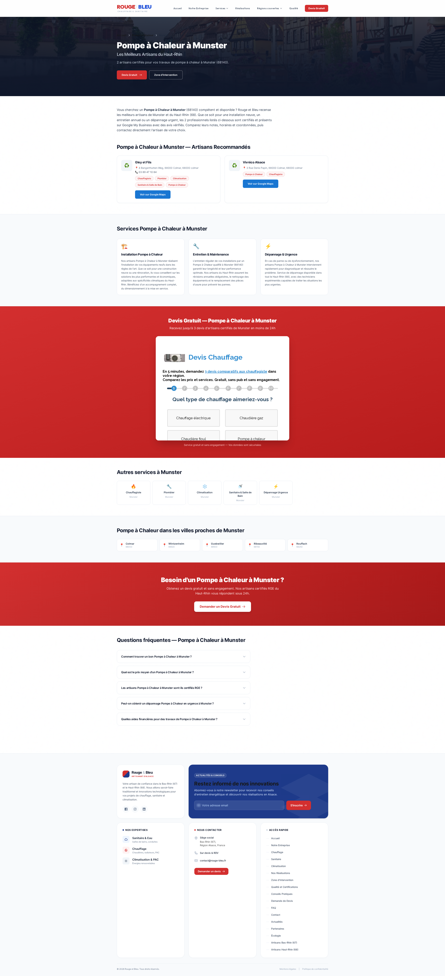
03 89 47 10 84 (148, 172)
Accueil (177, 8)
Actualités (277, 921)
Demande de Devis (282, 900)
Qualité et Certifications (284, 886)
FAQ (273, 907)
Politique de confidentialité (315, 969)
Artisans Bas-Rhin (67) (284, 942)
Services (220, 8)
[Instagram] (135, 809)
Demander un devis (209, 871)
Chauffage (139, 849)
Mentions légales (288, 969)
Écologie (276, 935)
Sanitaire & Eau (142, 838)
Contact (275, 914)
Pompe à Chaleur (142, 35)
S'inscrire (296, 805)
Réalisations (242, 8)
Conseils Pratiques (282, 893)
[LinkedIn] (144, 809)
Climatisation (278, 866)
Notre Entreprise (199, 8)
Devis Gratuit (316, 8)
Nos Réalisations (280, 873)
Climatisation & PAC (145, 859)
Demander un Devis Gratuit (220, 606)
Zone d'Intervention (165, 74)
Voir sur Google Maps (153, 194)
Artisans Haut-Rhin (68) (284, 949)
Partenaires (277, 928)
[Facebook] (126, 809)
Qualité (293, 8)
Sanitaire (276, 859)
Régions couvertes (268, 8)
